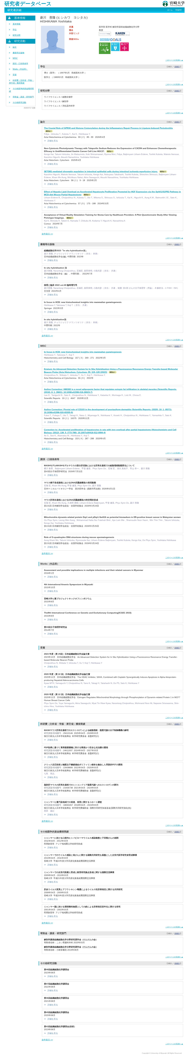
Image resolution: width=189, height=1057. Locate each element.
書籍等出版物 (18, 53)
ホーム (170, 10)
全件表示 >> (47, 234)
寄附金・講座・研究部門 (23, 97)
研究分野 (16, 35)
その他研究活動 (19, 102)
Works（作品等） (20, 69)
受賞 (15, 75)
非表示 (177, 67)
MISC (15, 58)
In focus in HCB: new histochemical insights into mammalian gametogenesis (83, 352)
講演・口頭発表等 (20, 63)
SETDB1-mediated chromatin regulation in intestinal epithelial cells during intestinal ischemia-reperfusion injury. (101, 171)
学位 (15, 29)
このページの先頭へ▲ (174, 60)
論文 (15, 47)
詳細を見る (53, 141)
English (179, 10)
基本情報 (16, 24)
